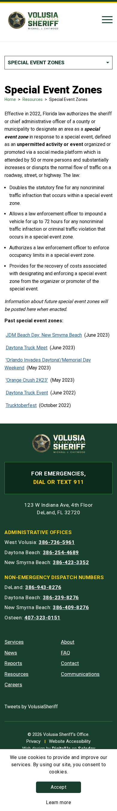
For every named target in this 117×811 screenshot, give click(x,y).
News (10, 653)
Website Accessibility (70, 741)
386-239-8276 (61, 597)
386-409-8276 (71, 607)
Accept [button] (58, 787)
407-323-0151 (42, 618)
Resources (32, 99)
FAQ (65, 653)
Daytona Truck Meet (26, 348)
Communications (80, 674)
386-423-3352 (71, 562)
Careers (13, 685)
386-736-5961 (57, 542)
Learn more (58, 802)
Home (10, 99)
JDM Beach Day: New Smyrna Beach (44, 335)
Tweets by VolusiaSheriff (31, 706)
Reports (13, 663)
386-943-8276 (43, 587)
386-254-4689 (61, 552)
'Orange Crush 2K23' (27, 380)
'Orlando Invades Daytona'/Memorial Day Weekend (47, 364)
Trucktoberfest (21, 405)
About (67, 642)
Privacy (33, 741)
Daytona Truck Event (27, 393)
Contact (70, 663)
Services (14, 642)
